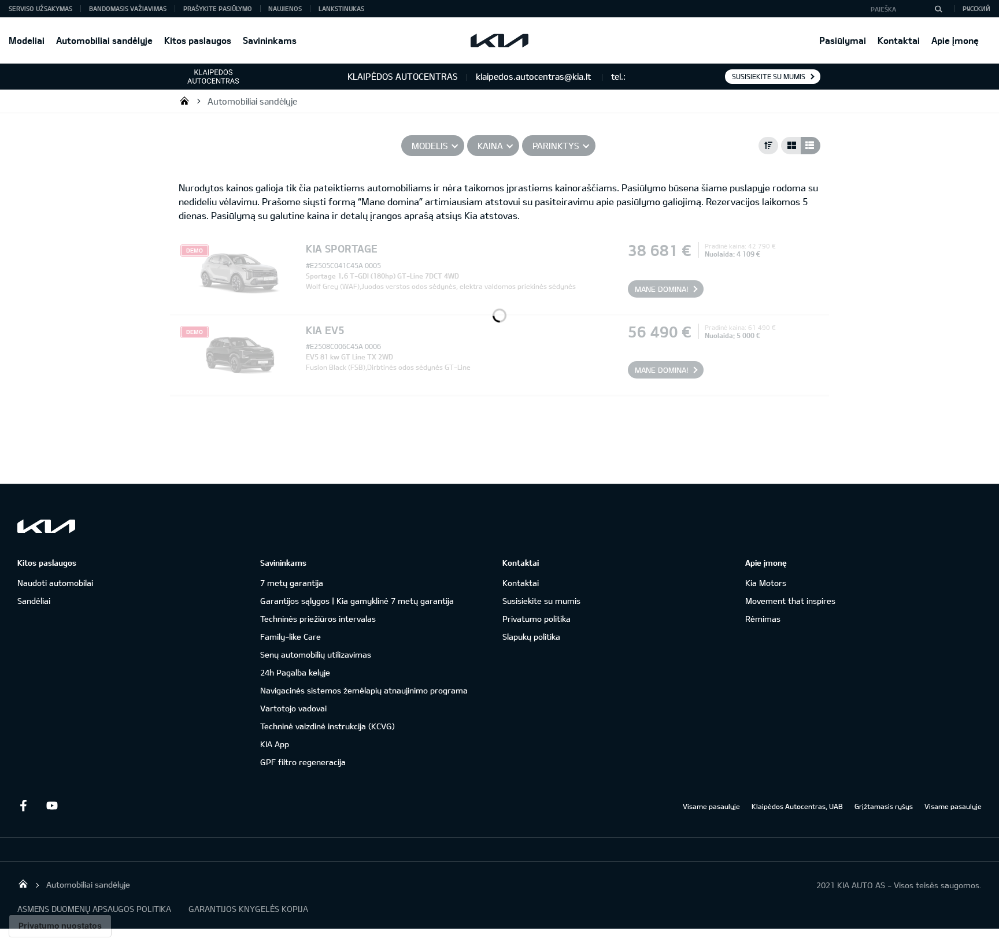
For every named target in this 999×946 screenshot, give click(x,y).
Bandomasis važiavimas (127, 8)
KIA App (274, 744)
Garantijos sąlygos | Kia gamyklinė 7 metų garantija (357, 601)
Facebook (23, 805)
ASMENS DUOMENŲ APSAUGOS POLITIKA (94, 909)
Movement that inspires (790, 601)
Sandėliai (33, 601)
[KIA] (499, 40)
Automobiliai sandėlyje (104, 40)
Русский (976, 8)
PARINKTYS (555, 145)
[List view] (810, 145)
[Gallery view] (791, 145)
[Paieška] (938, 8)
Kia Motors (765, 583)
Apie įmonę (955, 40)
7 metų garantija (291, 583)
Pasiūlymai (842, 40)
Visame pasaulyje (711, 806)
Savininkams (270, 40)
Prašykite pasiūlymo (217, 8)
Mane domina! (662, 289)
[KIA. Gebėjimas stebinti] (46, 526)
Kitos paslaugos (197, 40)
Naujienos (285, 8)
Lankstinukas (341, 8)
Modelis (430, 145)
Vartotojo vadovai (293, 708)
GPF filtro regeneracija (303, 762)
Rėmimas (762, 619)
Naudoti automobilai (55, 583)
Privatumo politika (536, 619)
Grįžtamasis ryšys (883, 806)
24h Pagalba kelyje (295, 672)
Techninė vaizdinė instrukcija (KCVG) (327, 726)
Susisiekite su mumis (768, 76)
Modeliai (27, 40)
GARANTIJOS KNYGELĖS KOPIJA (248, 909)
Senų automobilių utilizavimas (315, 654)
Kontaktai (899, 40)
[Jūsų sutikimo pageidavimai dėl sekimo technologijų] (60, 926)
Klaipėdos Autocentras (184, 100)
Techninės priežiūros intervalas (318, 619)
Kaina (490, 145)
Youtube (52, 805)
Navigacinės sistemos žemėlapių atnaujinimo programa (364, 690)
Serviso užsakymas (40, 8)
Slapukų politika (531, 636)
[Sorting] (768, 145)
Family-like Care (290, 636)
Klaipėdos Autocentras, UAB (797, 806)
